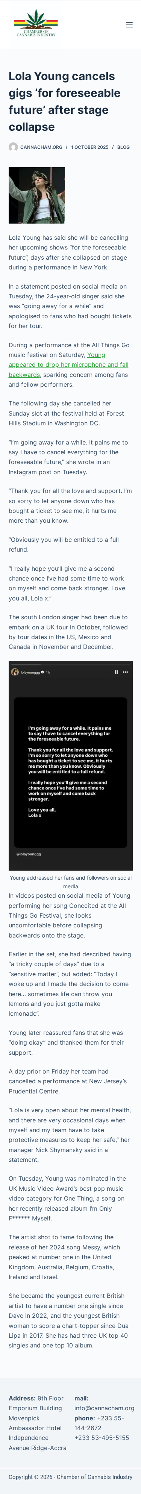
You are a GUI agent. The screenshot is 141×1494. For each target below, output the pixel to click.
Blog (123, 147)
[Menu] (129, 24)
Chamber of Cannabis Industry (94, 1477)
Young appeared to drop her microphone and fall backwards (69, 364)
